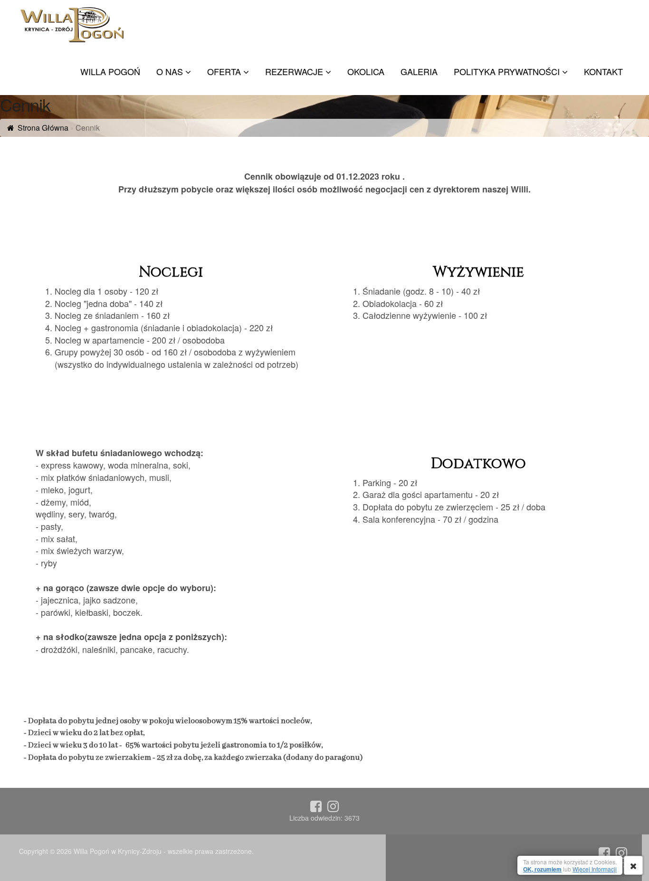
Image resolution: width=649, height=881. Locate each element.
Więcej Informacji (595, 869)
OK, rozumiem (542, 869)
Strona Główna (43, 127)
